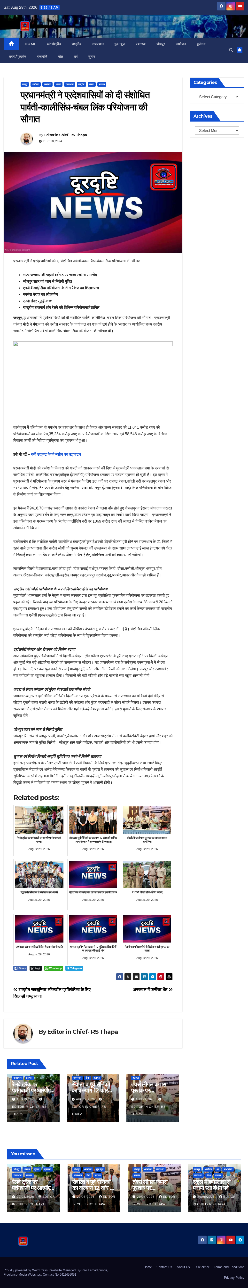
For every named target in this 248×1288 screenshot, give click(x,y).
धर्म (76, 56)
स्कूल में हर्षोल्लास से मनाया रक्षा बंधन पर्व (211, 1184)
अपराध (27, 1169)
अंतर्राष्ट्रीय (54, 44)
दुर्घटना (201, 44)
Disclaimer (201, 1267)
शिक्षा (209, 1175)
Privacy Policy (234, 1278)
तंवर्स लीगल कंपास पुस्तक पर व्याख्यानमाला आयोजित (152, 1090)
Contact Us (164, 1267)
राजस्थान (98, 44)
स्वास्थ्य (141, 44)
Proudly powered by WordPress (26, 1270)
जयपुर (24, 84)
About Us (183, 1267)
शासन (91, 84)
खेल (60, 56)
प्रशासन (47, 84)
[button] (231, 50)
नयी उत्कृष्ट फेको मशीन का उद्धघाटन (56, 454)
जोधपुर (160, 44)
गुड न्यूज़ (119, 44)
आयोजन (181, 44)
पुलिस (36, 1169)
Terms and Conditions (229, 1267)
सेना (87, 1077)
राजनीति (42, 56)
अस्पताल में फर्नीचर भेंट (150, 989)
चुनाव (91, 56)
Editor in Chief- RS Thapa (65, 135)
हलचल (102, 84)
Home (30, 44)
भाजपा (58, 84)
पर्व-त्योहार (228, 1169)
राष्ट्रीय (76, 44)
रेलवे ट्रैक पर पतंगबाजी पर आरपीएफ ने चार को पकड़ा (33, 1090)
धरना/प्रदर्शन (17, 56)
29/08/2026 (26, 1196)
